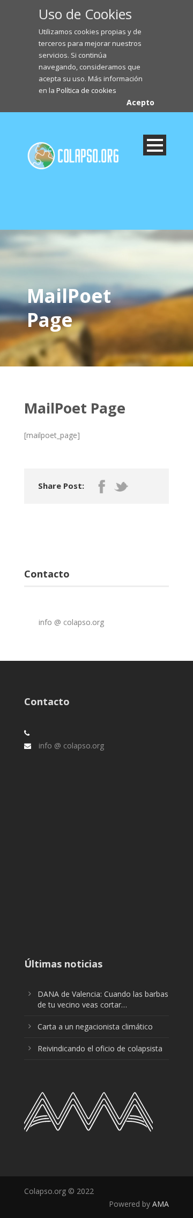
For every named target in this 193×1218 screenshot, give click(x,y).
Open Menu (154, 145)
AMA (160, 1204)
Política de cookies (86, 90)
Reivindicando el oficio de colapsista (100, 1048)
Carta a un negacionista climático (95, 1026)
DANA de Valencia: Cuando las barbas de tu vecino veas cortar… (103, 999)
